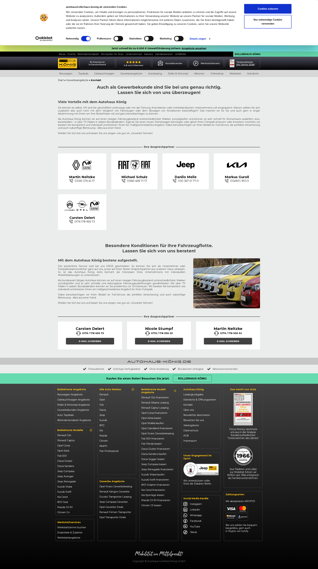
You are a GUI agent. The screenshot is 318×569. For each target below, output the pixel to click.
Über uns (188, 409)
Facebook (195, 520)
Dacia (102, 409)
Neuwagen (65, 73)
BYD (102, 425)
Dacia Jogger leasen (153, 459)
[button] (90, 341)
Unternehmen (134, 54)
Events (71, 54)
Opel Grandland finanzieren (157, 428)
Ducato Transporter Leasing (115, 496)
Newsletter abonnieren (196, 415)
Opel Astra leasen (151, 418)
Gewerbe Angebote (112, 481)
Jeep (102, 415)
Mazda (103, 435)
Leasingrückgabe (193, 394)
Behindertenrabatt (88, 54)
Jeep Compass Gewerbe (113, 501)
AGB (186, 435)
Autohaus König (193, 389)
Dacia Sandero (65, 466)
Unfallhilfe (180, 54)
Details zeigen (198, 38)
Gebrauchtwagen (104, 73)
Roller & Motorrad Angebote (73, 404)
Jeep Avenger (65, 476)
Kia (101, 430)
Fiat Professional (108, 451)
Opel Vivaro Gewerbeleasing (115, 486)
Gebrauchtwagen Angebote (73, 399)
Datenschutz (190, 430)
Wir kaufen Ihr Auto (112, 54)
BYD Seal (62, 502)
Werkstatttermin (210, 63)
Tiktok (193, 532)
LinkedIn (195, 509)
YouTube (195, 526)
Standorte (253, 73)
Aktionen (199, 73)
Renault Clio (64, 435)
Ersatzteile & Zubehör (69, 532)
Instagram (196, 504)
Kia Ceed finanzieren (153, 489)
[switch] (118, 38)
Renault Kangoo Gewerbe (114, 491)
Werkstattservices (69, 522)
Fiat (101, 404)
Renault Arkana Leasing (155, 402)
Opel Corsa (63, 445)
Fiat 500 (62, 455)
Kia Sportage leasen (152, 495)
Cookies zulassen (268, 8)
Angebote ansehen (194, 48)
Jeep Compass (65, 471)
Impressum (190, 440)
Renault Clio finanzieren (155, 397)
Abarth (103, 445)
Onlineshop (217, 73)
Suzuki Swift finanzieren (155, 479)
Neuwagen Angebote (70, 394)
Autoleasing (155, 73)
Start (61, 80)
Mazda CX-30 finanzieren (155, 500)
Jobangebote (191, 425)
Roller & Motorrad (178, 73)
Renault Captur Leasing (155, 407)
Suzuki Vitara (64, 486)
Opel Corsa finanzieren (154, 412)
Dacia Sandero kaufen (154, 454)
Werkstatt (235, 73)
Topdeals (83, 73)
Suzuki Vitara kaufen (153, 474)
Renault (103, 394)
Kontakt (188, 404)
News (62, 54)
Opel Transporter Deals (112, 517)
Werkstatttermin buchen (71, 527)
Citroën (103, 440)
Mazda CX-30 (65, 507)
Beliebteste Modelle (70, 430)
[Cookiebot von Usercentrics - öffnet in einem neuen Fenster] (43, 38)
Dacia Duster (64, 460)
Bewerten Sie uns (193, 420)
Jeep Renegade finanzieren (157, 469)
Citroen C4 (63, 512)
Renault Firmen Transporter (115, 512)
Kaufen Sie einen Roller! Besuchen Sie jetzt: (137, 378)
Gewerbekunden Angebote (73, 409)
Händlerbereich (164, 54)
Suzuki (103, 420)
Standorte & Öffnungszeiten (199, 399)
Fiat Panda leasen (151, 443)
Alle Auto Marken (110, 389)
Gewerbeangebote (131, 73)
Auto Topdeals (65, 415)
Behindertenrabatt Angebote (74, 420)
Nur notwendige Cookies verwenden (268, 21)
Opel (102, 399)
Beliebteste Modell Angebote (153, 391)
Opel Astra (63, 450)
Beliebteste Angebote (71, 389)
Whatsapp (196, 515)
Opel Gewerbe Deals (111, 507)
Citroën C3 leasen (151, 505)
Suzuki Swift (64, 491)
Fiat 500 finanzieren (152, 438)
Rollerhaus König (248, 54)
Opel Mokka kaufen (152, 423)
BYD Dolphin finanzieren (155, 484)
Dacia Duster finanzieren (155, 448)
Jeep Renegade (66, 481)
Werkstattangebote (68, 537)
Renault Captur (66, 440)
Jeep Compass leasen (153, 464)
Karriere (148, 54)
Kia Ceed (62, 496)
